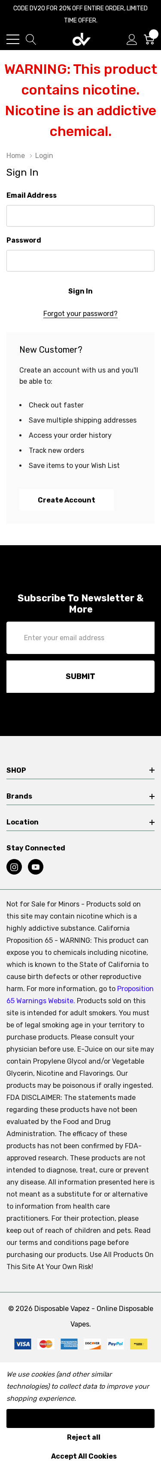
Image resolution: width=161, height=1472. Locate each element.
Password (23, 240)
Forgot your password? (80, 314)
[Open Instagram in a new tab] (14, 867)
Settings (80, 1418)
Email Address (31, 195)
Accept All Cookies (84, 1456)
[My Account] (132, 39)
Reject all (83, 1437)
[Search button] (31, 39)
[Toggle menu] (12, 39)
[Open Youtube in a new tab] (35, 867)
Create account (66, 500)
